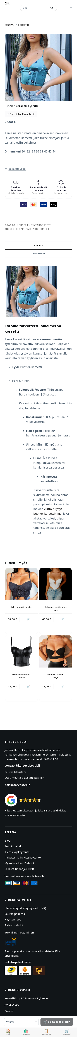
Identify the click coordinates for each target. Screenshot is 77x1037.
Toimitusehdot (14, 846)
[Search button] (52, 8)
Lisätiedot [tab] (38, 253)
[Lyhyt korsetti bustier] (21, 584)
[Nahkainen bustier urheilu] (21, 651)
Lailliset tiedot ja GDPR (19, 869)
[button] (15, 169)
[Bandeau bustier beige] (55, 651)
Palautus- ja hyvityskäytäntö (23, 857)
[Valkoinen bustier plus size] (55, 584)
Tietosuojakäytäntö (17, 852)
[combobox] (34, 8)
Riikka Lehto (28, 114)
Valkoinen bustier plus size (55, 608)
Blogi (8, 840)
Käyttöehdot (13, 919)
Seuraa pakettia (15, 914)
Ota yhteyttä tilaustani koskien (24, 777)
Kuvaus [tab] (38, 245)
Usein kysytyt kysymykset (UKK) (25, 908)
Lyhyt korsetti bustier (21, 607)
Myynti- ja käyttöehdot (19, 863)
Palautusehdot (14, 925)
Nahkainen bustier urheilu (21, 675)
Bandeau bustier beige (55, 675)
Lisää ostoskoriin (59, 1021)
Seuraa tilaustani (15, 772)
